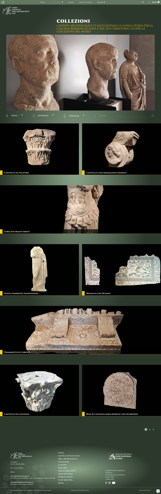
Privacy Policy (109, 477)
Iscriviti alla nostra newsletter (115, 475)
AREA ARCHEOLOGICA (68, 459)
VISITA (61, 453)
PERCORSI (62, 468)
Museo (71, 2)
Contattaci (108, 472)
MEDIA (61, 483)
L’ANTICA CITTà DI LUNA (69, 456)
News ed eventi (85, 2)
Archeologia (55, 2)
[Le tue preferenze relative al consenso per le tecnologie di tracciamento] (158, 491)
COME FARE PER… (65, 480)
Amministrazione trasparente (115, 470)
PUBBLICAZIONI (65, 477)
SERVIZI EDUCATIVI (67, 471)
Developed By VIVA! (145, 490)
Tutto (102, 116)
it (142, 2)
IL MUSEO (62, 465)
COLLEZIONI (63, 462)
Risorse (100, 2)
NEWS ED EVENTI (65, 474)
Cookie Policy (109, 479)
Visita (42, 2)
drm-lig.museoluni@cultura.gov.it (21, 482)
